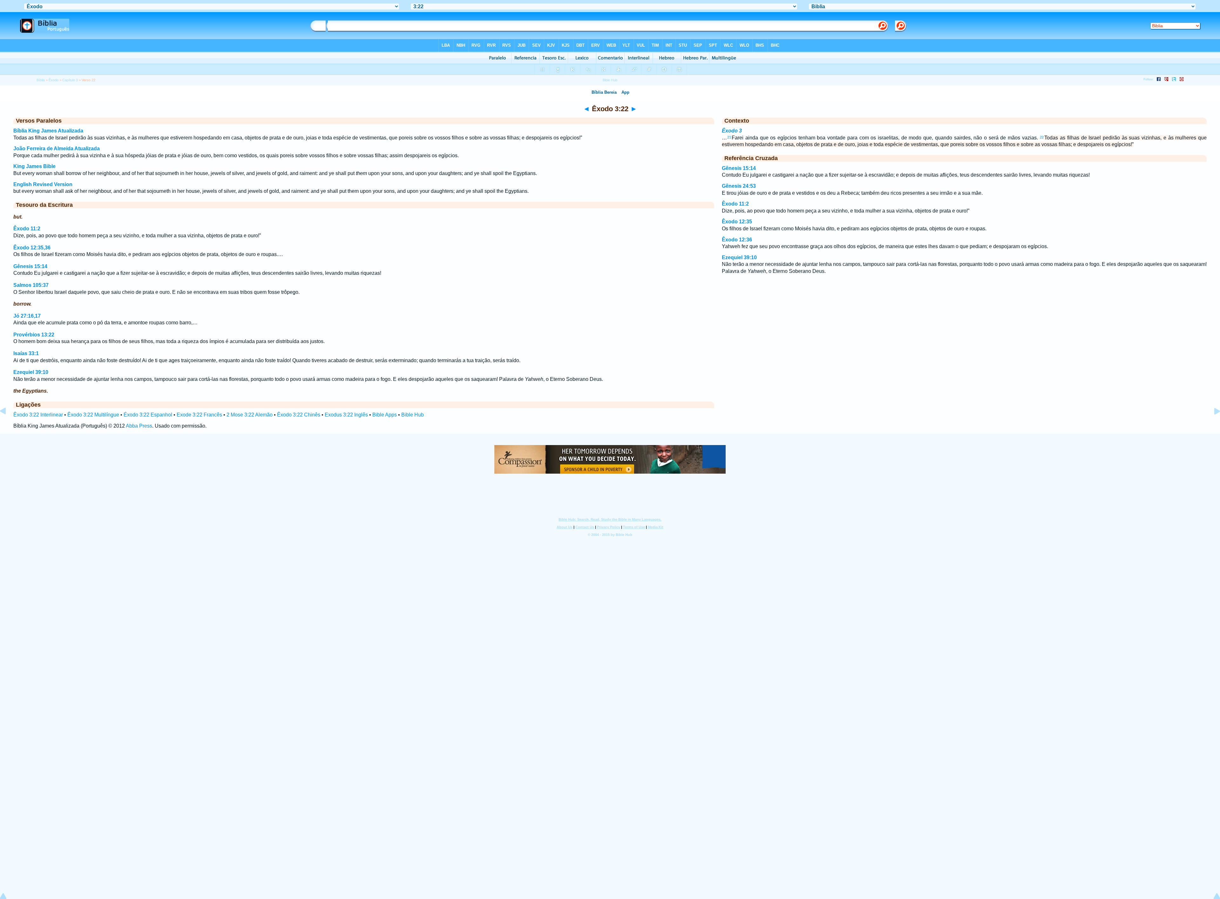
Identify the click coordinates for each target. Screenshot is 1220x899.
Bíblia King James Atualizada (48, 130)
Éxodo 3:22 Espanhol (148, 414)
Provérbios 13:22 (33, 334)
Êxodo (53, 80)
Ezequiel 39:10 (30, 372)
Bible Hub (412, 414)
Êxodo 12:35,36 (32, 247)
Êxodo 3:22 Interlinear (38, 414)
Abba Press (139, 426)
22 (1042, 137)
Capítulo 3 (70, 80)
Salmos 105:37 (31, 285)
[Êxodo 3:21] (8, 425)
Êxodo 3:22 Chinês (298, 414)
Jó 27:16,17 (27, 316)
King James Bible (34, 166)
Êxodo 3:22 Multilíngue (93, 414)
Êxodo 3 (732, 130)
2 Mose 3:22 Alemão (250, 414)
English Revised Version (42, 184)
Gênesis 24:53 (739, 186)
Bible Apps (384, 414)
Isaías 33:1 (26, 353)
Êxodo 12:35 (737, 221)
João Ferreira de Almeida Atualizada (56, 148)
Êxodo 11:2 (26, 228)
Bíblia (41, 80)
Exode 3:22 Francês (199, 414)
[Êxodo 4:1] (1212, 425)
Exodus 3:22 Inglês (346, 414)
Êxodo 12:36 (737, 239)
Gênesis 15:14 (30, 266)
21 (729, 137)
